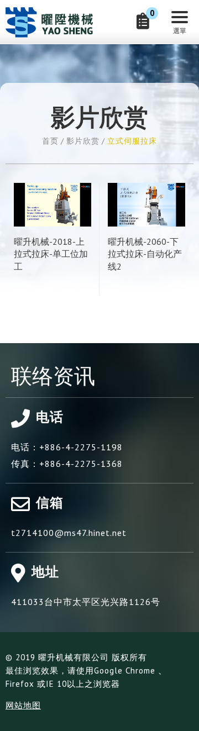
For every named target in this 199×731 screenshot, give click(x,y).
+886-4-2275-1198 (81, 447)
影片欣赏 (83, 141)
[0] (143, 23)
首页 (50, 141)
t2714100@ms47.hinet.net (69, 532)
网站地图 (23, 705)
